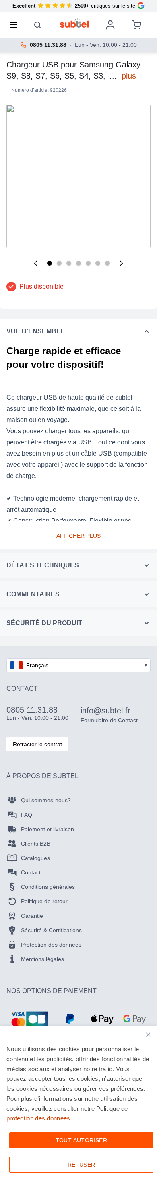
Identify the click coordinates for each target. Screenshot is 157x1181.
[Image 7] (107, 263)
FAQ (26, 815)
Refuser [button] (81, 1164)
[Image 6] (98, 263)
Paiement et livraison (47, 829)
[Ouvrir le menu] (16, 24)
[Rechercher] (38, 25)
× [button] (148, 1034)
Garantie (32, 915)
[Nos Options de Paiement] (29, 1019)
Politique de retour (44, 901)
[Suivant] (121, 263)
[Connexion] (110, 25)
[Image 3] (69, 263)
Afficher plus (78, 536)
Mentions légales (42, 959)
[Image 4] (78, 263)
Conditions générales (48, 887)
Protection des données (51, 944)
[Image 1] (49, 263)
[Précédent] (36, 263)
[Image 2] (59, 263)
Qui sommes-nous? (46, 800)
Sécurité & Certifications (51, 930)
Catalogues (35, 858)
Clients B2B (35, 843)
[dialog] (78, 1103)
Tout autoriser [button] (81, 1140)
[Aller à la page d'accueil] (74, 23)
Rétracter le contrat (37, 744)
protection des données (38, 1118)
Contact (31, 872)
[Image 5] (88, 263)
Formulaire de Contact (109, 720)
